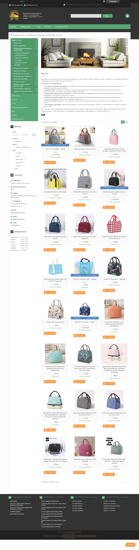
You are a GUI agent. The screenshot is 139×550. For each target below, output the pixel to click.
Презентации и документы (20, 107)
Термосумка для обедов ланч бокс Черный (114, 193)
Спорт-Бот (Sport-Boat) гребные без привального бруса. (21, 508)
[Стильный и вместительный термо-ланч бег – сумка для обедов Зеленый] (114, 446)
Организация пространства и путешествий (40, 35)
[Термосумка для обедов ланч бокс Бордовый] (85, 224)
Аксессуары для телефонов (22, 76)
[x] (44, 115)
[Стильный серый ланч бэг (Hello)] (85, 136)
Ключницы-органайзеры (22, 53)
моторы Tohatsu (77, 508)
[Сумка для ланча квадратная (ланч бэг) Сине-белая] (114, 400)
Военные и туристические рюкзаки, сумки (22, 85)
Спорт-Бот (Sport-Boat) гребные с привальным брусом (20, 504)
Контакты (48, 26)
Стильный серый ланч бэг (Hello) (84, 149)
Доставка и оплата (61, 26)
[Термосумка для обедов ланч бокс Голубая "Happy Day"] (55, 266)
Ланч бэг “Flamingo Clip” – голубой (84, 279)
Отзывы (14, 115)
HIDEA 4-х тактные (109, 510)
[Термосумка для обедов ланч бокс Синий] (55, 224)
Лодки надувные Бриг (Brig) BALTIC (52, 514)
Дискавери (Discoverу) (17, 514)
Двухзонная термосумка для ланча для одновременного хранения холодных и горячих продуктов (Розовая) (114, 369)
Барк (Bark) (13, 501)
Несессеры (18, 60)
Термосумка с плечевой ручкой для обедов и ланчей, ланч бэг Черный (55, 460)
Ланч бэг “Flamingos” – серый (55, 149)
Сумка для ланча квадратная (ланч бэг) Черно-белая (84, 414)
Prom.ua (78, 532)
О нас (38, 26)
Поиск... (107, 16)
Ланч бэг (17, 65)
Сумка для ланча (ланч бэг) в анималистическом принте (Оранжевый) (114, 324)
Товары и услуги (25, 26)
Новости (14, 99)
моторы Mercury (77, 503)
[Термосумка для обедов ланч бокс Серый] (85, 179)
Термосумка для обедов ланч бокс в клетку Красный (114, 237)
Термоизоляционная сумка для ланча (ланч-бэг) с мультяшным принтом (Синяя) (84, 368)
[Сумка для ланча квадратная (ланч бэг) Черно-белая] (85, 400)
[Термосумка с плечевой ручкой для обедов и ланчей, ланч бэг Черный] (55, 446)
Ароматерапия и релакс (21, 68)
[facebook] (42, 115)
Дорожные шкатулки (21, 62)
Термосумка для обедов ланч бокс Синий (55, 237)
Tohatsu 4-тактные (109, 508)
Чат (132, 545)
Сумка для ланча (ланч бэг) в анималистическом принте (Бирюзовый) (55, 368)
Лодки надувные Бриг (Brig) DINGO (52, 511)
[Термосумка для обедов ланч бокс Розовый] (85, 446)
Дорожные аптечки (20, 55)
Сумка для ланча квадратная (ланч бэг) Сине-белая (114, 414)
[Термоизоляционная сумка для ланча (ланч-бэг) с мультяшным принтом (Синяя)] (85, 353)
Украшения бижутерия (20, 79)
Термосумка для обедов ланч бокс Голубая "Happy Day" (55, 280)
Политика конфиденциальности (87, 536)
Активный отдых (19, 81)
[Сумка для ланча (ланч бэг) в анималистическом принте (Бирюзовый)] (55, 353)
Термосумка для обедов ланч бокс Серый (84, 193)
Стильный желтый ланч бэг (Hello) (55, 192)
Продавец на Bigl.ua (69, 534)
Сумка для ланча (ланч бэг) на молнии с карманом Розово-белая (114, 150)
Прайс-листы (16, 95)
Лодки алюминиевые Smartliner (51, 526)
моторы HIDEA (77, 506)
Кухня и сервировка (20, 45)
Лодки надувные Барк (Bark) (50, 501)
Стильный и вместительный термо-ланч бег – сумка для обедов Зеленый (114, 461)
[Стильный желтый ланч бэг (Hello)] (55, 179)
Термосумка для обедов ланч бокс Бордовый (84, 237)
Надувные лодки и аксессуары (23, 91)
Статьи (14, 103)
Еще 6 (16, 169)
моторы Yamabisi (77, 510)
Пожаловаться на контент (69, 536)
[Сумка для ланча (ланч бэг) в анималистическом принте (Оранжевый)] (114, 309)
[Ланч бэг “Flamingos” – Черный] (114, 266)
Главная (13, 26)
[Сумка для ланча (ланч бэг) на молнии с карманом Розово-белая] (114, 136)
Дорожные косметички (21, 58)
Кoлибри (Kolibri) (15, 511)
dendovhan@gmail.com (18, 219)
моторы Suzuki (77, 501)
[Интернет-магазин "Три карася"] (14, 16)
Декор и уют (17, 43)
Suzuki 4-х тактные (109, 501)
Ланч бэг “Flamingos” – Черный (114, 279)
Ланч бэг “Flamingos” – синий (85, 322)
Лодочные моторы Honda (112, 506)
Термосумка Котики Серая (55, 322)
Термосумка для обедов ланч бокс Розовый (84, 460)
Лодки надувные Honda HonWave (51, 524)
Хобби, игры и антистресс (22, 73)
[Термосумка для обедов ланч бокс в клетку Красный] (114, 224)
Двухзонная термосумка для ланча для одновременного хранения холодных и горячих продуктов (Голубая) (55, 416)
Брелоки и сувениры (20, 71)
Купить (51, 162)
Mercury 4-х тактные (110, 503)
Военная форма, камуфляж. (22, 88)
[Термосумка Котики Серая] (55, 309)
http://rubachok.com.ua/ (18, 212)
